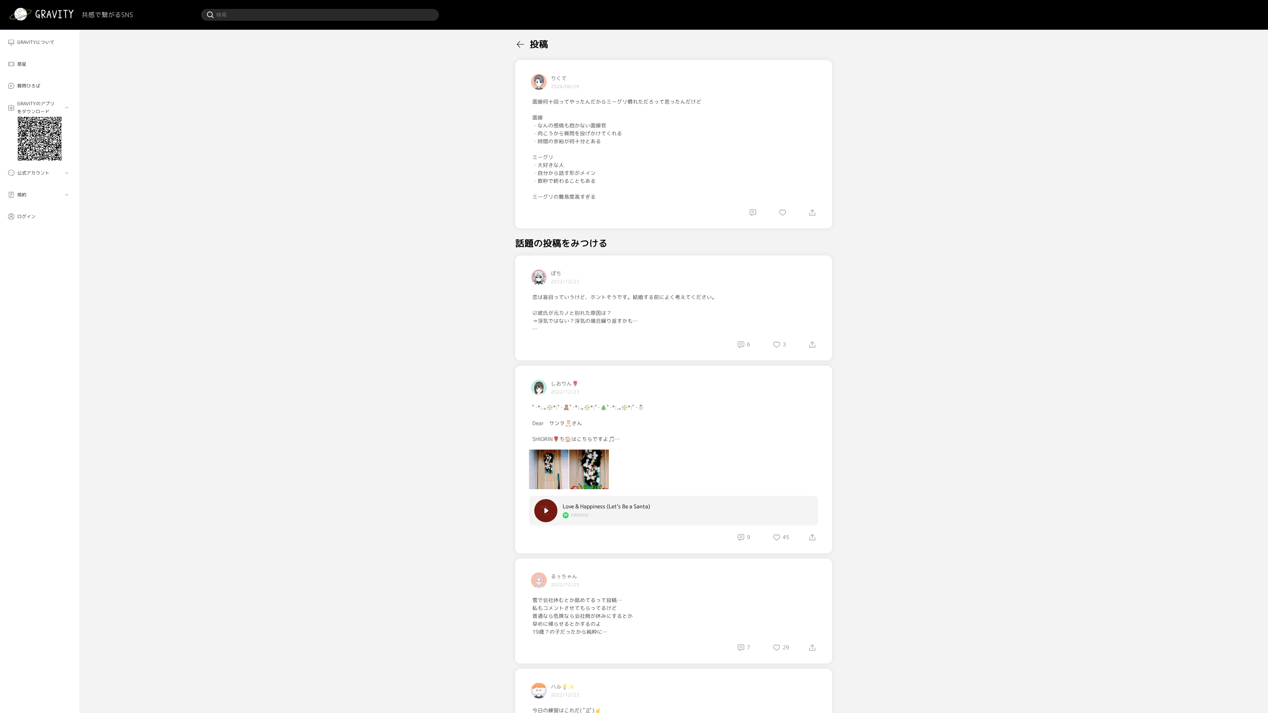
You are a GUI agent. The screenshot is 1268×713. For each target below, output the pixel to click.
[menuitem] (39, 42)
